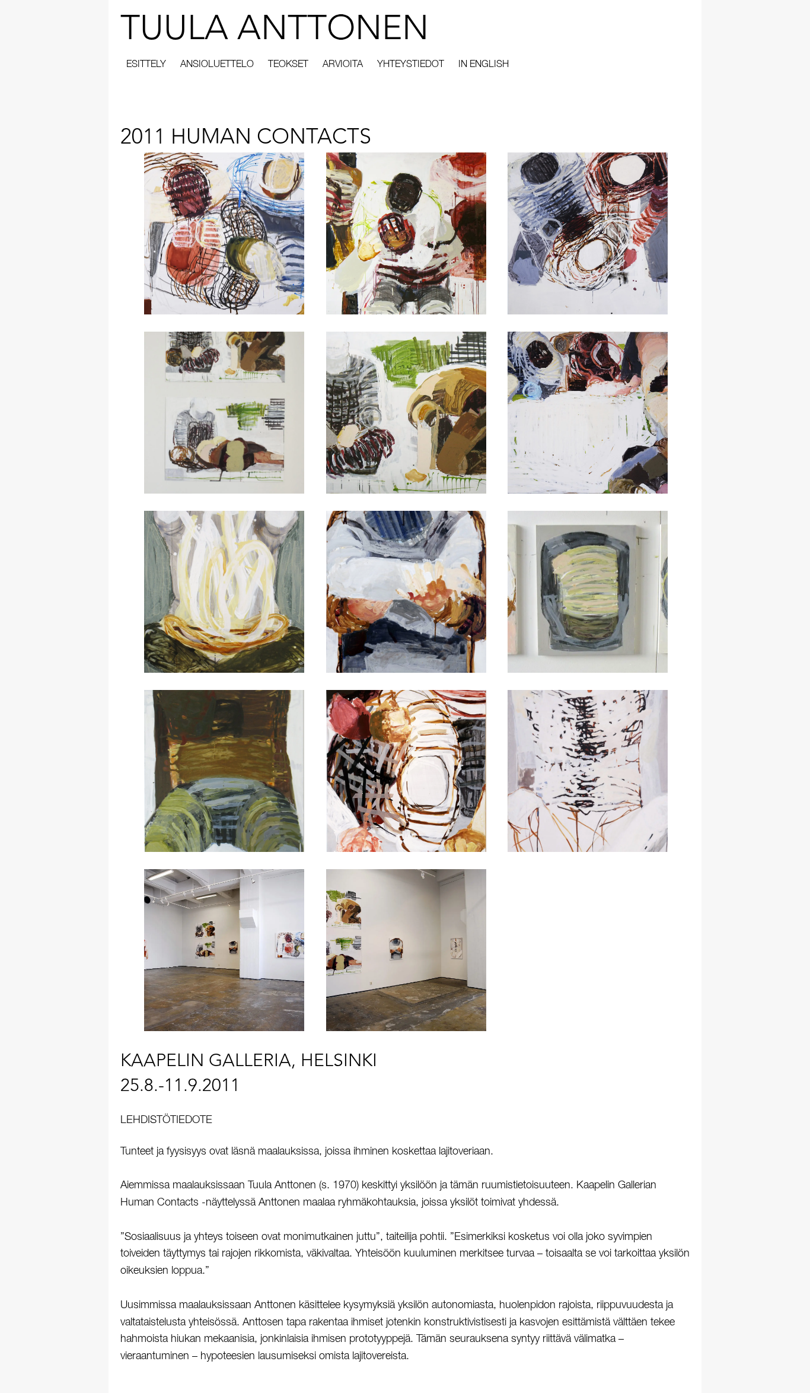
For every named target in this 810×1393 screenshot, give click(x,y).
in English (483, 65)
